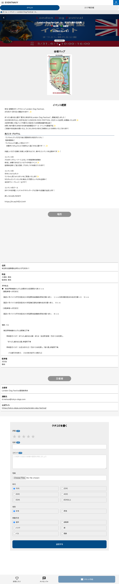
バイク (18, 528)
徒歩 (17, 522)
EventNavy (11, 2)
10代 (17, 488)
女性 (17, 511)
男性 (65, 511)
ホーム (5, 12)
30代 (18, 494)
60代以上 (67, 500)
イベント (30, 7)
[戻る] (3, 17)
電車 (65, 534)
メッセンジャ (44, 581)
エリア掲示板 (89, 7)
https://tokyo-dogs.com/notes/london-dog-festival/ (24, 408)
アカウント (116, 4)
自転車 (66, 522)
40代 (66, 494)
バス (17, 534)
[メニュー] (2, 3)
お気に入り (17, 581)
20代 (66, 488)
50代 (18, 500)
